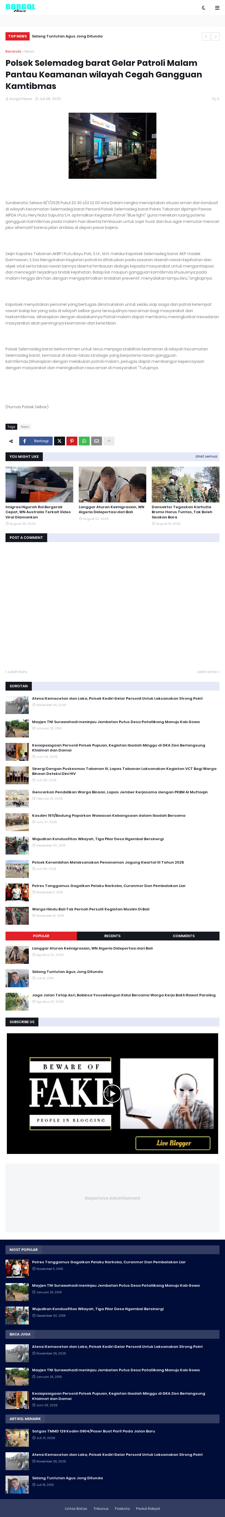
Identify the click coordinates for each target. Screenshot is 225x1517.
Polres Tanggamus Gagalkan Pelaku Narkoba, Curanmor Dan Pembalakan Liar (109, 885)
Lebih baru (17, 671)
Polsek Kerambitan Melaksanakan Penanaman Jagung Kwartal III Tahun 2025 (108, 862)
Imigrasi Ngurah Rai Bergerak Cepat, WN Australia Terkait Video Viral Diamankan (38, 512)
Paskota (122, 1508)
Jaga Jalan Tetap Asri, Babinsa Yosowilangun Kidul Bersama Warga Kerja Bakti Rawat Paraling (124, 995)
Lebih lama (207, 671)
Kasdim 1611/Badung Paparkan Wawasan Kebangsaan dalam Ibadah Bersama (108, 815)
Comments (184, 936)
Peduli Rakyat (148, 1508)
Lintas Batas (76, 1508)
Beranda (13, 51)
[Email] (96, 441)
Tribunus (101, 1508)
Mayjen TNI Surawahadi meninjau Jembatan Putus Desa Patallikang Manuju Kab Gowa (116, 722)
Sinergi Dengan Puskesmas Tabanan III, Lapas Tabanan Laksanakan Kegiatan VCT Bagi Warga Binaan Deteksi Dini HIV (124, 771)
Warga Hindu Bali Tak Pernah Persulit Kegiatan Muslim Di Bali (90, 909)
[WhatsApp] (84, 441)
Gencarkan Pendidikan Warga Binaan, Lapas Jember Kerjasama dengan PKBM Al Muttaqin (120, 792)
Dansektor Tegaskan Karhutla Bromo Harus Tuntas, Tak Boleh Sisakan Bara (182, 512)
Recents (112, 936)
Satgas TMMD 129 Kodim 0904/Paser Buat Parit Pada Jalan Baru (93, 1431)
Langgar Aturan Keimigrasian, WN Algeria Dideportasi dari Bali (111, 510)
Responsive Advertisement (112, 1198)
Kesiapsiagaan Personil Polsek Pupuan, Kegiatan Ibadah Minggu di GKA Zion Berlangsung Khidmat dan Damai (118, 748)
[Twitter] (59, 441)
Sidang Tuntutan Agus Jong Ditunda (67, 36)
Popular (41, 936)
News (29, 51)
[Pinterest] (71, 441)
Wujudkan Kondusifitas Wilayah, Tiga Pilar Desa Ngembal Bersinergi (98, 839)
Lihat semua (206, 456)
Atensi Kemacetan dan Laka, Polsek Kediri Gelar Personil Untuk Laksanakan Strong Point (117, 698)
